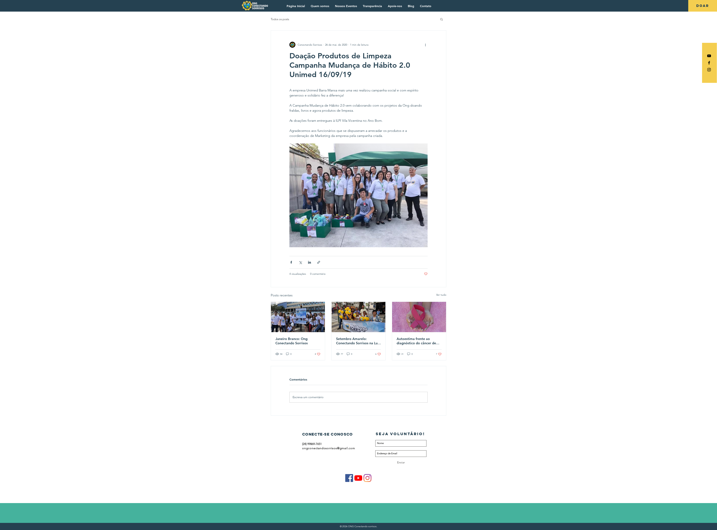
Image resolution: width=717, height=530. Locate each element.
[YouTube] (358, 478)
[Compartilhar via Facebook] (291, 262)
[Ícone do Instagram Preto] (709, 69)
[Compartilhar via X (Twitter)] (300, 262)
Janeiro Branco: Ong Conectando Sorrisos (291, 341)
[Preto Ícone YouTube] (709, 55)
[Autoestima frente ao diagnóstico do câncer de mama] (419, 317)
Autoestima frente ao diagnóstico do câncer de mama (416, 341)
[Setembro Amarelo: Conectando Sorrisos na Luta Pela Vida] (359, 317)
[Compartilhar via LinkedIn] (309, 262)
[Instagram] (367, 478)
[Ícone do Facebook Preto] (709, 62)
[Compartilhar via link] (318, 262)
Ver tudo (441, 294)
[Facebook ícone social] (349, 478)
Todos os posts (280, 19)
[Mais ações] (425, 44)
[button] (441, 19)
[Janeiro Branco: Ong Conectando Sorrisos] (298, 317)
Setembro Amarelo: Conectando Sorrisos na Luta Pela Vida (358, 341)
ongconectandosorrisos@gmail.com (328, 448)
